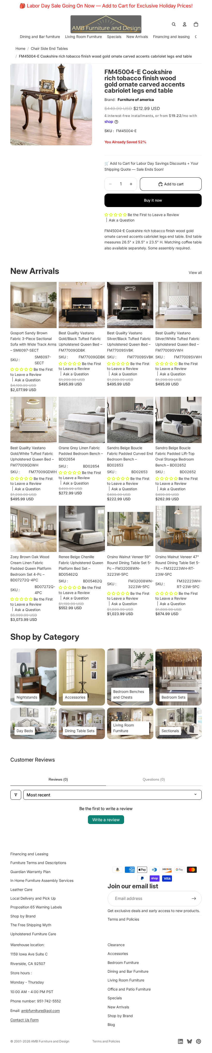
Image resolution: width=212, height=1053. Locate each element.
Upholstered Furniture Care (33, 933)
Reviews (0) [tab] (58, 779)
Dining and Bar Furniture (128, 971)
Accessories (118, 953)
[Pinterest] (198, 1041)
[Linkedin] (180, 1041)
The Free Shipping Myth (30, 925)
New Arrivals (118, 1006)
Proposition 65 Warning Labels (36, 907)
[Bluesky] (189, 1041)
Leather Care (21, 889)
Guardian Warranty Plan (30, 871)
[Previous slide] (64, 419)
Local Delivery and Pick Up (33, 898)
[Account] (184, 24)
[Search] (173, 24)
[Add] (48, 320)
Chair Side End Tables (49, 48)
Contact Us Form (24, 1020)
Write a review (106, 819)
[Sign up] (193, 898)
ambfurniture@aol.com (40, 1010)
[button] (116, 214)
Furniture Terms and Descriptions (38, 862)
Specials (115, 998)
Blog (111, 1024)
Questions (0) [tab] (154, 779)
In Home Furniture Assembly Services (41, 880)
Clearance (116, 945)
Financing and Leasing (29, 854)
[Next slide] (99, 419)
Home (20, 48)
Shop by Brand (23, 916)
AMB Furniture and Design (50, 1041)
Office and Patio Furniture (129, 989)
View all (195, 272)
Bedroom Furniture (123, 962)
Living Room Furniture (126, 980)
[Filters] (15, 795)
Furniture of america (136, 99)
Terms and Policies (123, 919)
